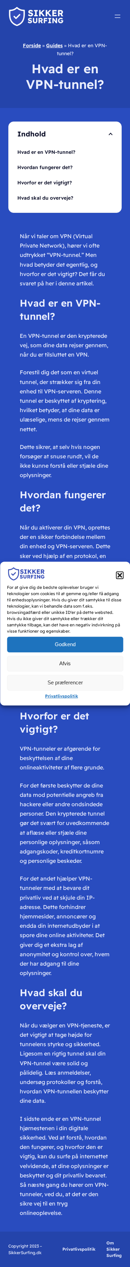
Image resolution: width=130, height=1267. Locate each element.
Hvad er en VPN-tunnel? (46, 152)
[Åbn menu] (117, 16)
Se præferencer (65, 682)
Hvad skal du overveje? (45, 198)
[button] (119, 575)
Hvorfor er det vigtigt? (44, 183)
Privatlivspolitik (61, 696)
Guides (54, 45)
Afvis (65, 663)
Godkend (65, 644)
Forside (32, 45)
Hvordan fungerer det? (44, 167)
